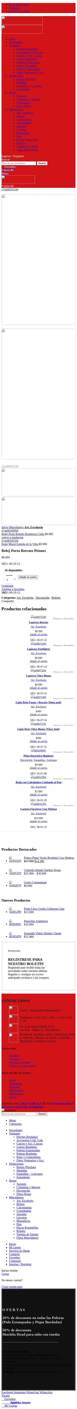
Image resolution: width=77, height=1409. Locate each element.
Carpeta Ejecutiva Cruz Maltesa (38, 808)
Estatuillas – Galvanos (29, 86)
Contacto (14, 1059)
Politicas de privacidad (22, 1065)
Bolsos (20, 116)
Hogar (12, 1097)
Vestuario (14, 1087)
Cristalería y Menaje (28, 99)
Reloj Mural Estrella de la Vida (20, 544)
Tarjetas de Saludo (27, 146)
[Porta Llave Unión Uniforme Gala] (15, 910)
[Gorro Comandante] (15, 884)
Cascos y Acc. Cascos (29, 55)
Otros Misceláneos (27, 149)
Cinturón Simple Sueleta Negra (42, 870)
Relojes (20, 143)
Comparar (15, 1260)
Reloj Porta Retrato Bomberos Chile (23, 534)
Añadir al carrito (27, 577)
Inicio (5, 527)
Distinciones (16, 1090)
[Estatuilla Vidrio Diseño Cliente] (15, 935)
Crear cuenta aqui (11, 1286)
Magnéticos (23, 133)
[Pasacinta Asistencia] (15, 922)
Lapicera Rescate (38, 622)
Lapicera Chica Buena (38, 675)
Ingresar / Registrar (20, 1264)
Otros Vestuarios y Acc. (30, 72)
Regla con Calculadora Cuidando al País (38, 782)
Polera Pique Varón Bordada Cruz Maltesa (49, 857)
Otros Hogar (23, 106)
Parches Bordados (27, 49)
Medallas (21, 82)
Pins (18, 136)
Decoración (23, 102)
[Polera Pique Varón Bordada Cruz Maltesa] (15, 859)
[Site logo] (22, 23)
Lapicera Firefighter (38, 648)
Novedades (15, 1083)
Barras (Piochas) (26, 79)
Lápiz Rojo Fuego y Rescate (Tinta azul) (38, 702)
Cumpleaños (23, 123)
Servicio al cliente (19, 1062)
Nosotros (14, 1055)
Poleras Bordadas (26, 65)
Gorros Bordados (26, 59)
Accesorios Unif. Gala (29, 52)
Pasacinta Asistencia (36, 921)
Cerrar (5, 1274)
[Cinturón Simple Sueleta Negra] (15, 872)
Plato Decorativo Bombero (38, 755)
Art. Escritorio (24, 112)
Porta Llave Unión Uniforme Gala (44, 908)
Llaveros (21, 129)
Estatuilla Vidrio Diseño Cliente (42, 933)
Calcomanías (24, 119)
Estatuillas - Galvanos (45, 760)
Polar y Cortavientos (28, 69)
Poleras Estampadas (28, 62)
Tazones (21, 96)
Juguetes (21, 126)
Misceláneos (16, 527)
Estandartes (23, 89)
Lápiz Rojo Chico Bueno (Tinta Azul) (38, 729)
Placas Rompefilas (27, 139)
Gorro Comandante (35, 882)
